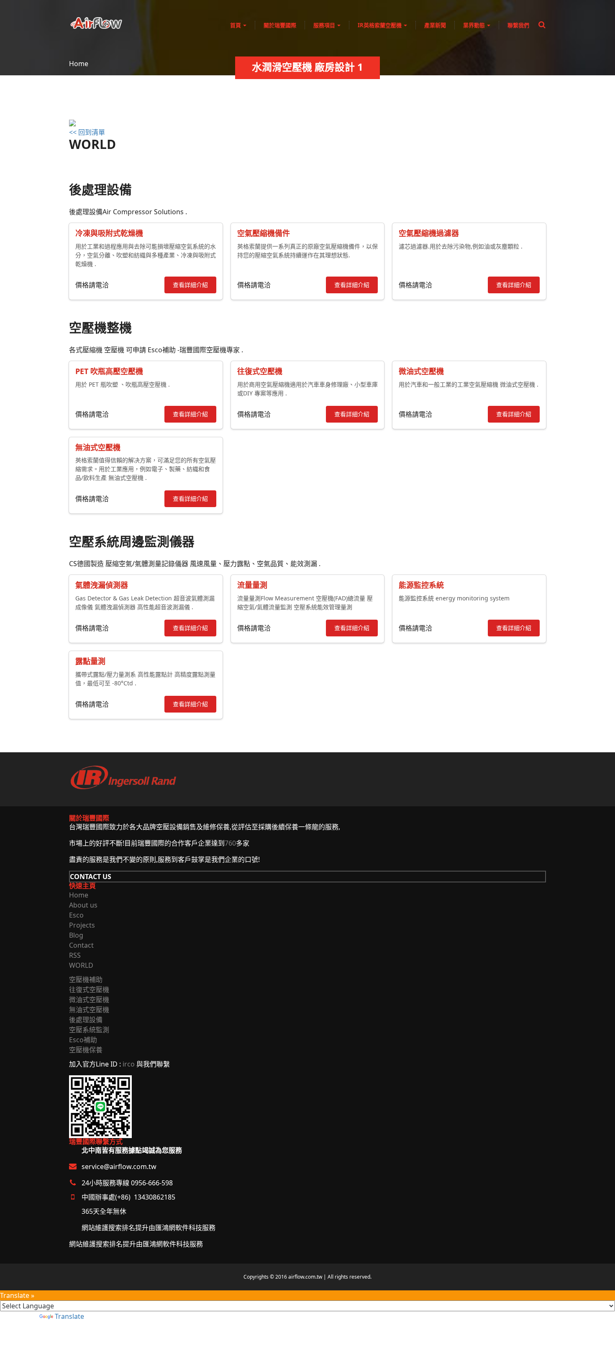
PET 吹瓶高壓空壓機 (109, 371)
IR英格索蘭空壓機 (380, 25)
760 (230, 843)
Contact (81, 945)
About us (83, 905)
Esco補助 (83, 1039)
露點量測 (90, 661)
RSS (75, 955)
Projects (82, 925)
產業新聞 (435, 25)
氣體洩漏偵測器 (101, 585)
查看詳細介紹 (190, 285)
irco (129, 1064)
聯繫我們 (518, 25)
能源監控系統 (421, 585)
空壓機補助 (85, 979)
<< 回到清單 (87, 132)
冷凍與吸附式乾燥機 (109, 233)
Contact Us (90, 876)
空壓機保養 (85, 1049)
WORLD (81, 965)
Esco (76, 915)
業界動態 (474, 25)
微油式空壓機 (421, 371)
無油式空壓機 (97, 447)
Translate (69, 1316)
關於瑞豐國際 (280, 25)
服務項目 (324, 25)
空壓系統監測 (89, 1029)
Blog (76, 935)
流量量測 (252, 585)
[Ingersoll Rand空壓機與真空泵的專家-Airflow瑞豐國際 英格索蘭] (96, 21)
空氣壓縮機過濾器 (429, 233)
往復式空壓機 (259, 371)
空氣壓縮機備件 (263, 233)
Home (78, 63)
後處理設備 (85, 1019)
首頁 (236, 25)
